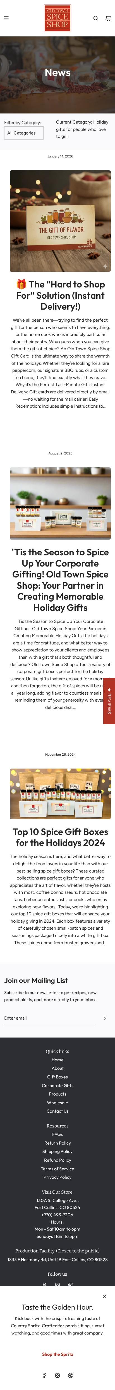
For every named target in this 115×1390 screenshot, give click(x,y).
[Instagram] (57, 1285)
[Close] (105, 1296)
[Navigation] (6, 18)
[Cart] (108, 18)
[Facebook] (44, 1285)
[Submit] (105, 1018)
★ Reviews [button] (109, 701)
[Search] (96, 18)
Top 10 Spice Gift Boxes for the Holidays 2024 (60, 837)
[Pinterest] (70, 1285)
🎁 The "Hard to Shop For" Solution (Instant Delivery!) (60, 295)
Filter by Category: (22, 122)
